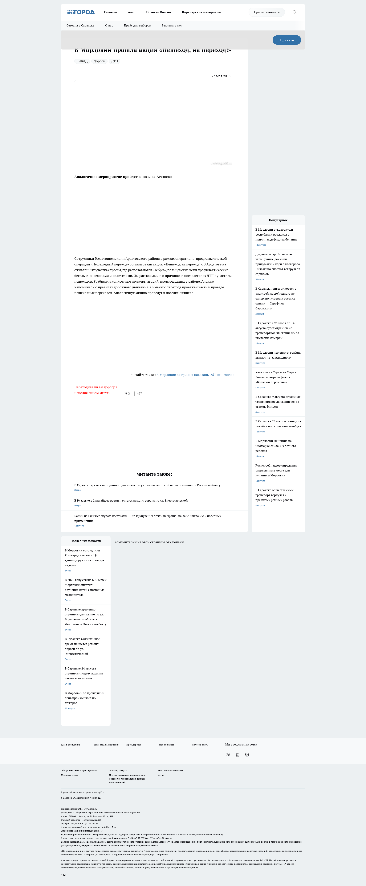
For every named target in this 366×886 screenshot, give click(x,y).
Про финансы (166, 744)
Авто (132, 12)
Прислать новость (266, 12)
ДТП (114, 61)
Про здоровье (133, 744)
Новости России (158, 12)
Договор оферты (118, 770)
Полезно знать (200, 744)
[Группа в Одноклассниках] (237, 755)
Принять (287, 40)
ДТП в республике (70, 744)
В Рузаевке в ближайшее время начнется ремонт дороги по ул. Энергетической (131, 503)
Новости (110, 12)
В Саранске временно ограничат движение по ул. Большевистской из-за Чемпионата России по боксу (147, 487)
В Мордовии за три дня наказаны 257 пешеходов (195, 374)
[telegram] (141, 393)
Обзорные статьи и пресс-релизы (79, 770)
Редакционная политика (170, 770)
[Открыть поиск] (294, 12)
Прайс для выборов (137, 25)
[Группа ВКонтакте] (228, 755)
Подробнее (162, 854)
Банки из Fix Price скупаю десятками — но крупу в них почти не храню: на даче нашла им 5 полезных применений (147, 520)
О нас (109, 25)
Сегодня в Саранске (80, 25)
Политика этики (69, 775)
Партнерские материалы (201, 12)
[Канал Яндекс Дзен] (247, 755)
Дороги (99, 61)
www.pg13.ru (98, 792)
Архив (160, 775)
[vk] (127, 393)
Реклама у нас (172, 25)
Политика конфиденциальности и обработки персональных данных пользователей (127, 779)
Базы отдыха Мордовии (106, 744)
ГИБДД (82, 61)
